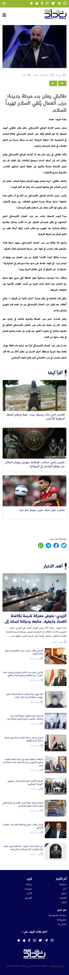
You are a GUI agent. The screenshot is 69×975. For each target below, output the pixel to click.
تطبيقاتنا (61, 919)
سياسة (62, 884)
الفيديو (28, 897)
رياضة (29, 884)
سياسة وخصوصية (57, 915)
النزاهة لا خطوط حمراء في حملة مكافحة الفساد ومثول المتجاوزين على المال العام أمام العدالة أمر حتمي (23, 762)
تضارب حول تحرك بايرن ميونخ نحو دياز (42, 510)
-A (53, 83)
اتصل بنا (62, 924)
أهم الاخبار (53, 566)
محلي (63, 893)
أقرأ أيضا (55, 372)
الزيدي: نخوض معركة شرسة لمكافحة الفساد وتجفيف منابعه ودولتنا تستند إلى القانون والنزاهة (35, 619)
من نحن (61, 909)
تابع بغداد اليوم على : (34, 931)
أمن (64, 888)
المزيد (29, 879)
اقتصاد (63, 897)
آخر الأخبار (61, 879)
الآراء (29, 893)
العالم (64, 902)
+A (62, 83)
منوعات (28, 888)
